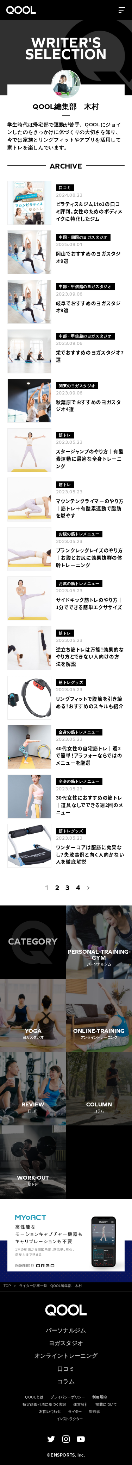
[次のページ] (86, 887)
